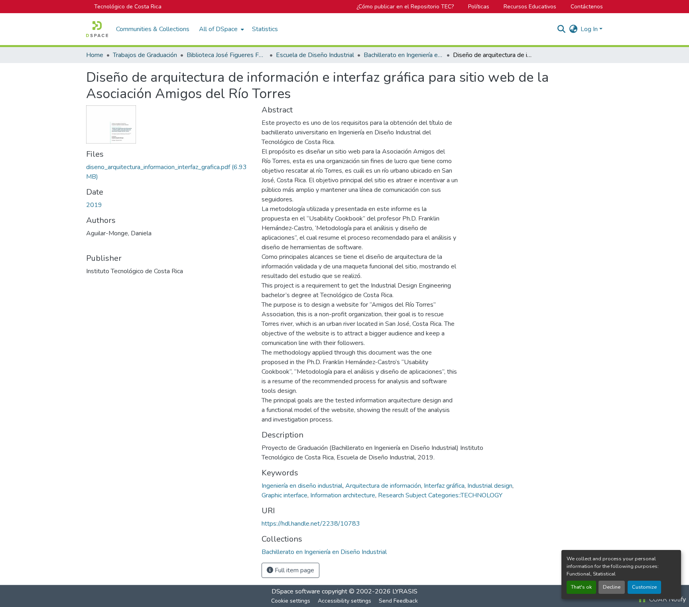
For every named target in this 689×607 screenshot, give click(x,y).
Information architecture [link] (342, 495)
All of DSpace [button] (218, 29)
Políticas (478, 6)
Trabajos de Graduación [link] (145, 55)
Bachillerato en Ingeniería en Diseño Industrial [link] (403, 55)
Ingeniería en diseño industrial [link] (302, 485)
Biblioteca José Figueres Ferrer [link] (226, 55)
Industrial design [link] (489, 485)
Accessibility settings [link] (344, 601)
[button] (97, 29)
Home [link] (94, 55)
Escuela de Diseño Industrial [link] (315, 55)
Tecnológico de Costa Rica (127, 6)
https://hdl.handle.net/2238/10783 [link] (311, 523)
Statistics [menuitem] (265, 29)
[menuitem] (220, 29)
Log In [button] (590, 29)
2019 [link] (94, 205)
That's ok (581, 587)
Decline (611, 587)
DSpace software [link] (296, 591)
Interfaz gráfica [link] (444, 485)
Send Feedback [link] (398, 601)
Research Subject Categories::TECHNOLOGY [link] (440, 495)
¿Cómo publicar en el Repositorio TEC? (405, 6)
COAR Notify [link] (667, 599)
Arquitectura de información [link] (383, 485)
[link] (169, 171)
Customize (644, 587)
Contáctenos (587, 6)
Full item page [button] (293, 570)
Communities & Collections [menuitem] (152, 29)
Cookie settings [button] (290, 601)
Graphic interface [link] (284, 495)
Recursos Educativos (530, 6)
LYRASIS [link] (404, 591)
